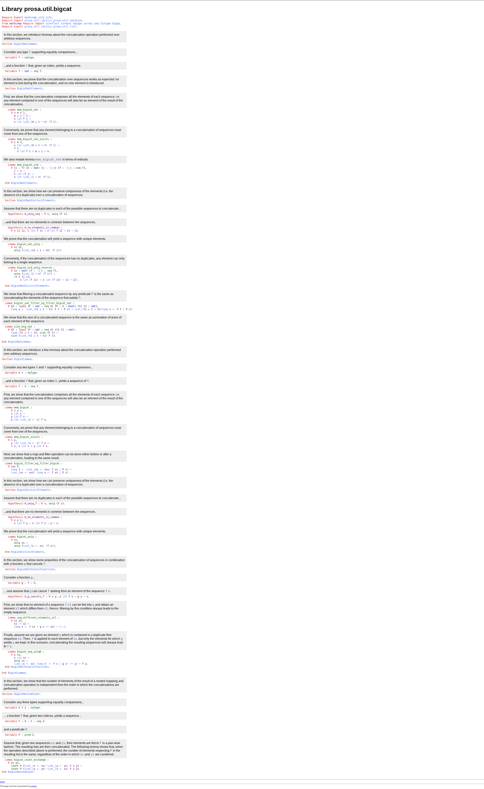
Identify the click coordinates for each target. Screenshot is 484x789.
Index (2, 782)
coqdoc (33, 786)
